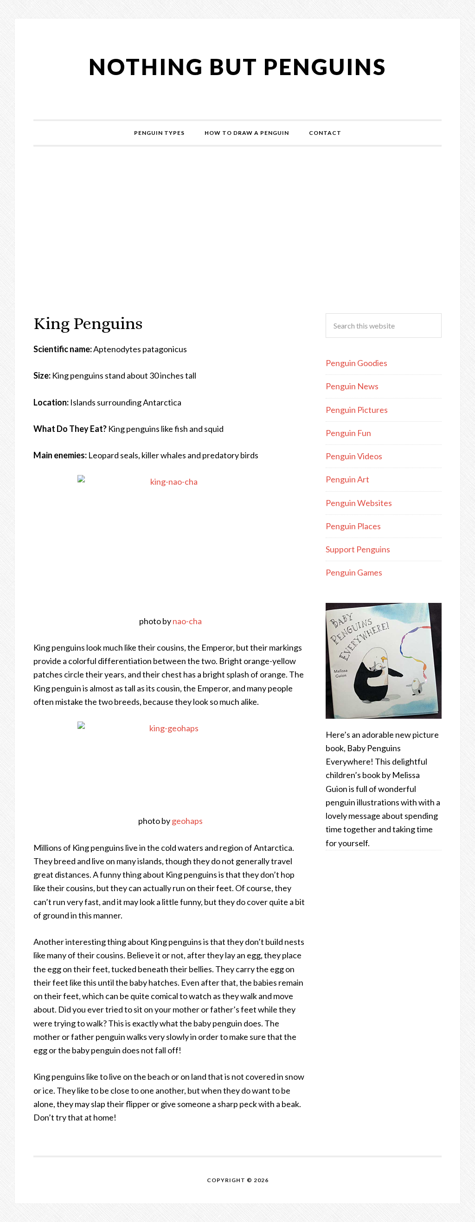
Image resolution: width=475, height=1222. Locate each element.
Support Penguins (358, 549)
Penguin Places (353, 526)
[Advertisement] (237, 230)
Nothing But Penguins (237, 66)
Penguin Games (354, 572)
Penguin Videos (354, 456)
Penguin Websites (359, 503)
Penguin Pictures (357, 410)
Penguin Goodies (356, 363)
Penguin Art (347, 479)
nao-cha (187, 621)
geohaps (187, 821)
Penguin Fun (348, 433)
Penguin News (352, 386)
